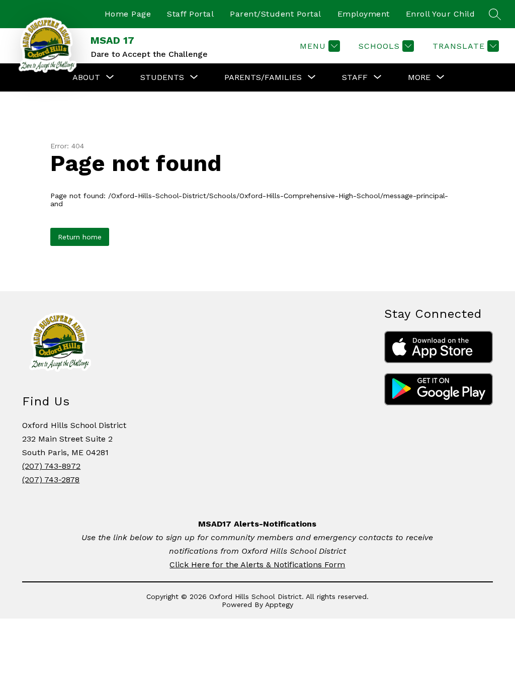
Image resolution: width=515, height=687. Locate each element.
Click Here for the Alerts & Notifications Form (257, 564)
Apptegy (279, 604)
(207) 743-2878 (50, 479)
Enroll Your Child (440, 14)
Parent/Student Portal (275, 14)
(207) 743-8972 (51, 466)
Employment (363, 14)
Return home (80, 237)
